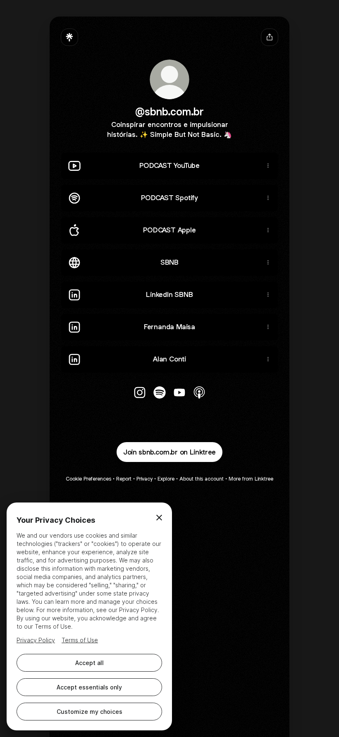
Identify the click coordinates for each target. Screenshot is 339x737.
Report (123, 478)
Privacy (144, 478)
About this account (201, 478)
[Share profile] (269, 37)
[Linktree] (69, 37)
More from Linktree (251, 478)
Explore (166, 478)
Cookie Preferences (88, 478)
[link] (140, 392)
